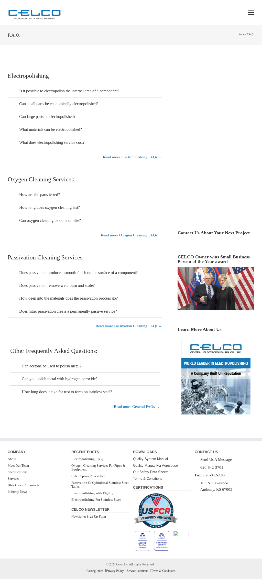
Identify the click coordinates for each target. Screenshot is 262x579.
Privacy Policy (115, 570)
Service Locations (137, 570)
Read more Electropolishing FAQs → (132, 157)
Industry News (17, 492)
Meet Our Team (18, 465)
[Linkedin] (203, 498)
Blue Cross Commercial (24, 485)
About (12, 459)
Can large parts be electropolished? (47, 116)
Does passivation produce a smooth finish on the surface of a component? (78, 272)
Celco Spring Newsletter (88, 476)
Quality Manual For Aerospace (155, 465)
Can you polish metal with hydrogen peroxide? (59, 379)
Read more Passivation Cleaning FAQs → (129, 326)
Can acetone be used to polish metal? (51, 366)
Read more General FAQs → (137, 407)
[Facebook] (197, 498)
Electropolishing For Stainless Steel (96, 499)
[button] (85, 91)
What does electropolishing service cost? (51, 142)
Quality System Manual (150, 459)
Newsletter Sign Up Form (88, 516)
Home (241, 34)
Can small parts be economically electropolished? (59, 104)
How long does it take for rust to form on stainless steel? (67, 392)
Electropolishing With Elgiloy (92, 493)
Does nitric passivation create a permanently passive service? (68, 311)
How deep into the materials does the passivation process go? (68, 298)
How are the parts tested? (39, 194)
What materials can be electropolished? (50, 129)
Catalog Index (94, 570)
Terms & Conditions (147, 478)
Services (13, 478)
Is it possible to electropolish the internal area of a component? (69, 91)
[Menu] (251, 12)
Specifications (17, 472)
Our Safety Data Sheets (151, 472)
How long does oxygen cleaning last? (49, 207)
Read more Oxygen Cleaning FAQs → (131, 235)
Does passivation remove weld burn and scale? (57, 285)
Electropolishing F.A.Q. (87, 459)
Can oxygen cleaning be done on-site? (50, 220)
